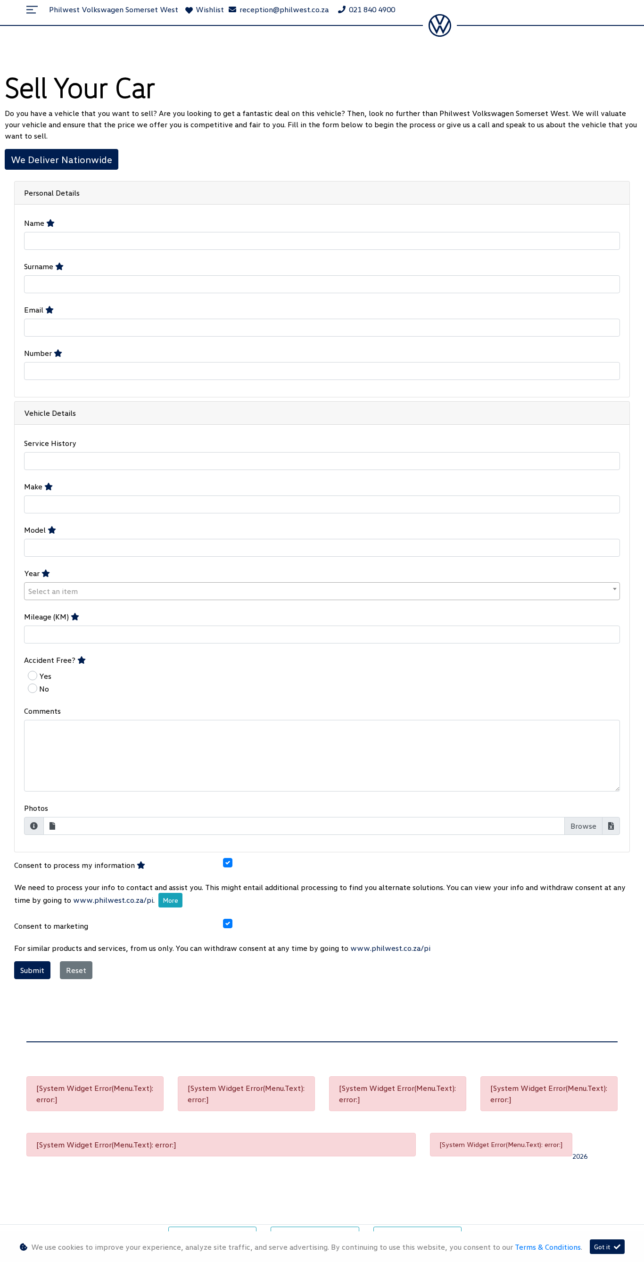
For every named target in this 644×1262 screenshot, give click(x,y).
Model (36, 530)
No (44, 688)
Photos (36, 808)
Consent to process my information (75, 865)
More (170, 900)
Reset (76, 970)
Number (39, 353)
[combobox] (322, 591)
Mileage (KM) (47, 616)
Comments (42, 711)
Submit (32, 970)
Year (32, 573)
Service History (50, 443)
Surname (39, 266)
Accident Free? (50, 660)
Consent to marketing (51, 926)
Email (34, 309)
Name (35, 223)
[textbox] (322, 591)
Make (34, 486)
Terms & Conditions (548, 1247)
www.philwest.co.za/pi (113, 900)
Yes (45, 676)
